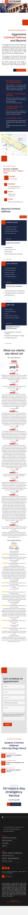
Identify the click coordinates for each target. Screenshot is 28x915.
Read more (18, 537)
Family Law (4, 845)
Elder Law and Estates (7, 840)
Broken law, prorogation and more (15, 763)
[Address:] (5, 184)
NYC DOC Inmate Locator (7, 855)
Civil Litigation (5, 843)
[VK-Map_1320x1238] (14, 144)
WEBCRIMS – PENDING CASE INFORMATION (12, 853)
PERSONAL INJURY (12, 222)
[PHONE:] (6, 178)
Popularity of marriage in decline (13, 756)
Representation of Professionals (9, 837)
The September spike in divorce (13, 770)
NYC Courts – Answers (7, 861)
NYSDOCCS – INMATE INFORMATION (10, 858)
